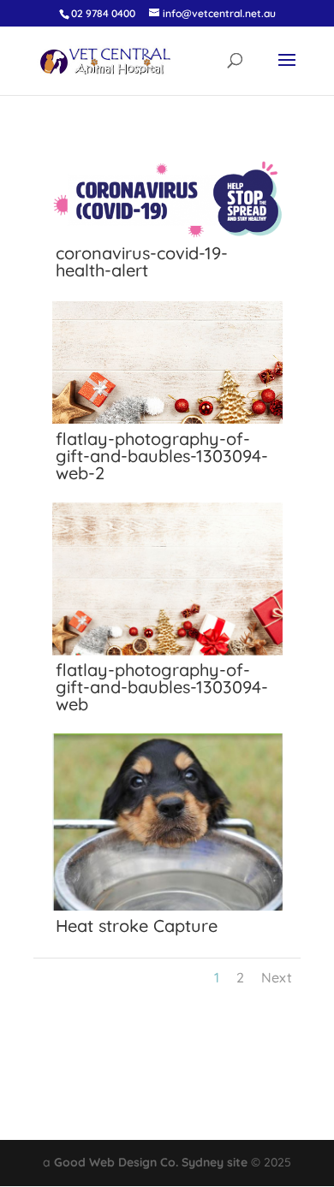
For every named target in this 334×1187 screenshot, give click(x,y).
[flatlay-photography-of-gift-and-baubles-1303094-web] (167, 653)
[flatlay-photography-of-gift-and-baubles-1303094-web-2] (167, 422)
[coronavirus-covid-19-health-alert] (167, 236)
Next (276, 977)
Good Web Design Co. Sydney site (151, 1162)
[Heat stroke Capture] (167, 909)
